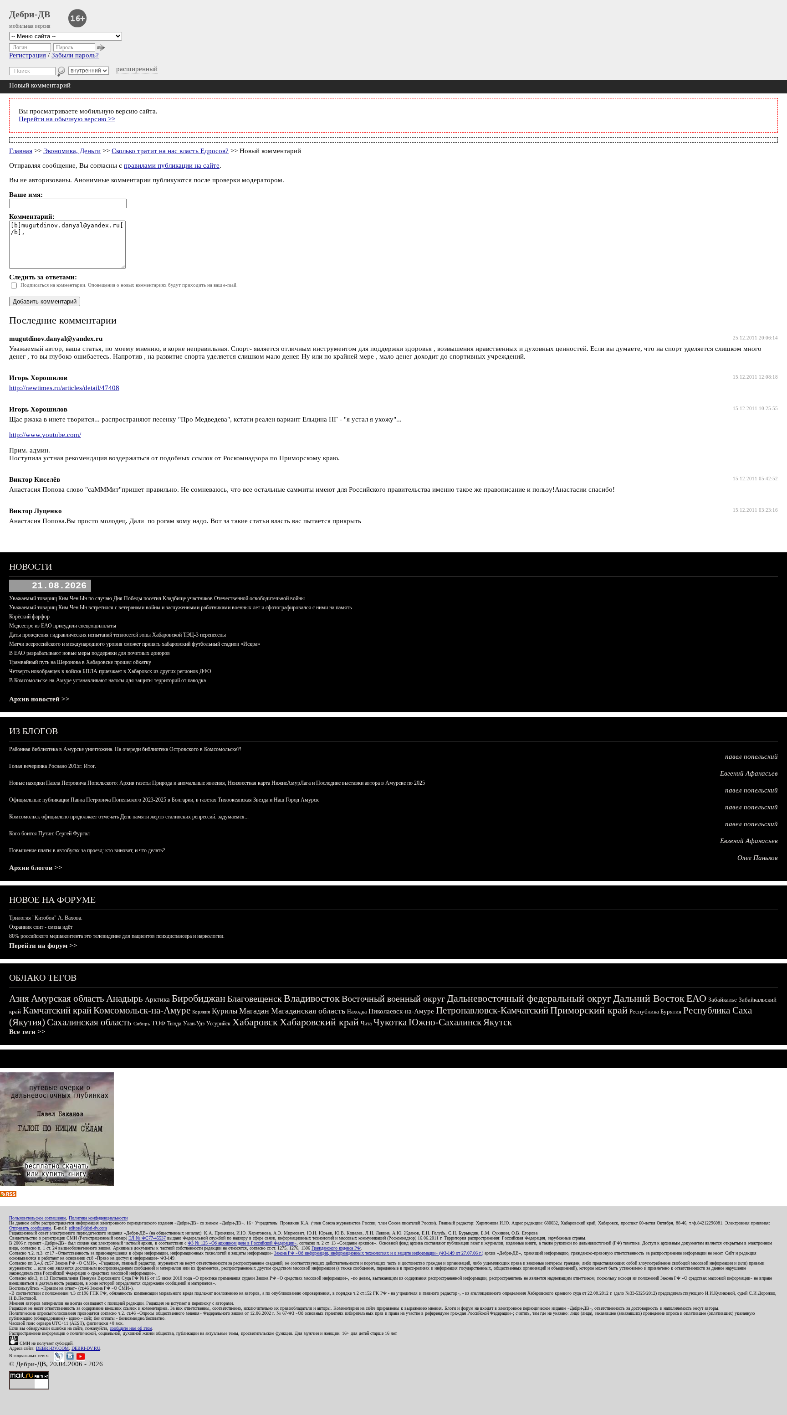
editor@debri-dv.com (88, 1227)
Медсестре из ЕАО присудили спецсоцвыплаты (62, 626)
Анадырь (124, 998)
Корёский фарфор (29, 616)
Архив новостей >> (39, 699)
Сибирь (141, 1023)
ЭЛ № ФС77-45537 (147, 1237)
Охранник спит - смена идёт (40, 927)
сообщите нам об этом (131, 1328)
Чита (366, 1023)
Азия (19, 998)
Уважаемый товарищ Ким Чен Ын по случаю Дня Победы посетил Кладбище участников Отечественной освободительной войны (157, 598)
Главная (20, 150)
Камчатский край (57, 1010)
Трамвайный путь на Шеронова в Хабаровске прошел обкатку (80, 662)
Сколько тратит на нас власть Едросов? (170, 150)
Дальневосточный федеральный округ (529, 998)
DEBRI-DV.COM (52, 1348)
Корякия (201, 1011)
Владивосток (312, 998)
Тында (174, 1023)
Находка (357, 1012)
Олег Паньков (757, 857)
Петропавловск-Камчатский (492, 1010)
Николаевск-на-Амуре (401, 1011)
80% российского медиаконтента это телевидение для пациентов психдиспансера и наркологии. (117, 936)
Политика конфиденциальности (98, 1217)
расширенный (137, 68)
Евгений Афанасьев (749, 773)
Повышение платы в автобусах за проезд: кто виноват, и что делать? (87, 850)
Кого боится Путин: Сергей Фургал (49, 833)
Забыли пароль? (75, 55)
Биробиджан (198, 998)
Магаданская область (308, 1010)
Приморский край (589, 1010)
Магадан (254, 1010)
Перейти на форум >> (43, 945)
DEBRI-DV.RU (86, 1348)
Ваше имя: (26, 194)
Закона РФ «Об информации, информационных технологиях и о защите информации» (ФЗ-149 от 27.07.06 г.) (378, 1252)
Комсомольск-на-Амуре (141, 1010)
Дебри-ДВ (29, 14)
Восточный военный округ (393, 998)
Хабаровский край (319, 1022)
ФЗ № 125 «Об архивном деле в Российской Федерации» (242, 1242)
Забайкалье (722, 999)
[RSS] (8, 1195)
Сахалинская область (89, 1022)
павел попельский (751, 756)
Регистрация (27, 55)
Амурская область (67, 998)
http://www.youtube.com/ (45, 434)
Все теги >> (27, 1031)
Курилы (224, 1011)
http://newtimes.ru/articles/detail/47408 (64, 387)
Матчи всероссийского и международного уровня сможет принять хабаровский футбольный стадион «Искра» (134, 644)
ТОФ (158, 1023)
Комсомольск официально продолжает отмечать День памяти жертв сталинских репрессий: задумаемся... (129, 816)
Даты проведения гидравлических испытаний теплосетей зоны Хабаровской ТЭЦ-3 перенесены (117, 635)
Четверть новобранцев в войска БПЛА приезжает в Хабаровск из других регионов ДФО (110, 671)
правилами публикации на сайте (172, 165)
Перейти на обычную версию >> (67, 119)
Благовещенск (254, 998)
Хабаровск (255, 1022)
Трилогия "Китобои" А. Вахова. (45, 918)
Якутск (497, 1022)
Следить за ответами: (43, 277)
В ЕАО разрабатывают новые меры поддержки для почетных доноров (89, 653)
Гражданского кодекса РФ (336, 1247)
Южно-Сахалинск (445, 1022)
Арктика (157, 999)
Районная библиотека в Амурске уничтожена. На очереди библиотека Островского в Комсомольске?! (125, 749)
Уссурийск (218, 1023)
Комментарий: (32, 216)
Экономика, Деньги (72, 150)
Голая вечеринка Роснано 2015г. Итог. (52, 766)
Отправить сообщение (30, 1227)
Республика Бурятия (655, 1011)
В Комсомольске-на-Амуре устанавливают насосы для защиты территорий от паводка (107, 680)
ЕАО (696, 998)
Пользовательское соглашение (37, 1217)
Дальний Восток (649, 998)
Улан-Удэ (193, 1023)
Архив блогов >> (35, 867)
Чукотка (390, 1022)
